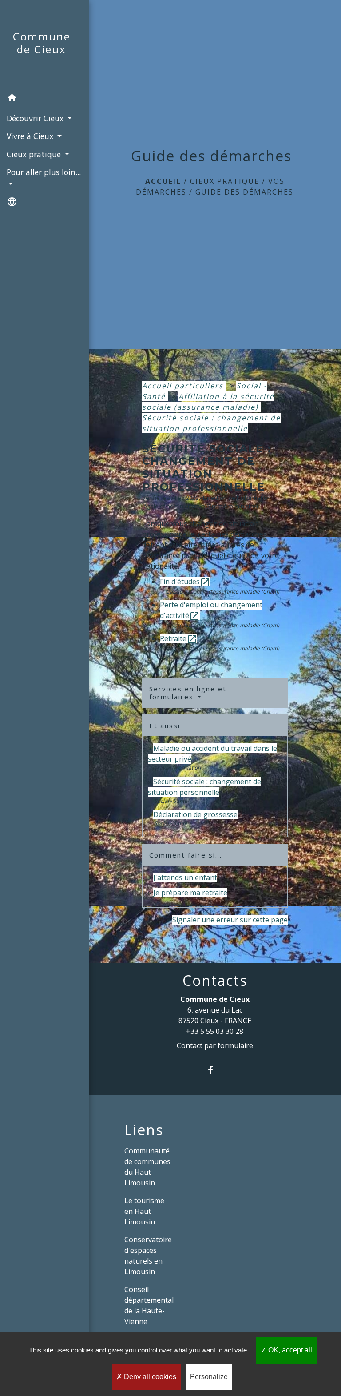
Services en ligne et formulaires (187, 692)
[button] (44, 99)
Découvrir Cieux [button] (36, 118)
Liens (143, 1129)
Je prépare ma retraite (190, 892)
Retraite (178, 638)
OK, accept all (289, 1350)
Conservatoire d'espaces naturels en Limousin (148, 1255)
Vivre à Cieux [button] (31, 136)
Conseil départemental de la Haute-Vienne (149, 1305)
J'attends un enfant (185, 877)
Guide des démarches (244, 192)
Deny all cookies (149, 1376)
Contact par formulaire (215, 1045)
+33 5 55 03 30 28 (214, 1031)
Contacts (214, 980)
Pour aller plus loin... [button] (44, 172)
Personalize (209, 1376)
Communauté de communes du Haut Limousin (147, 1167)
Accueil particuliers (184, 386)
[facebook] (215, 1070)
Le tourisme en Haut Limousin (144, 1211)
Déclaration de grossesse (195, 814)
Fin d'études (185, 581)
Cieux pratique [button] (35, 154)
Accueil (163, 181)
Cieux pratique (224, 181)
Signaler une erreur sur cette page (230, 920)
